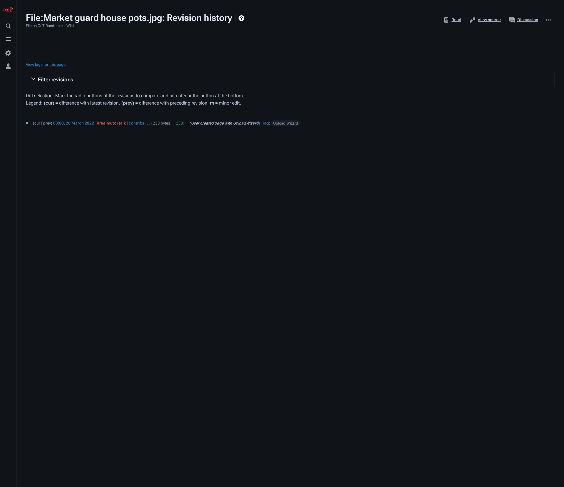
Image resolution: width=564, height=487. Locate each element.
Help (242, 18)
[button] (290, 79)
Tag (265, 123)
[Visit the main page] (8, 9)
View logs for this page (46, 64)
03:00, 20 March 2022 (73, 123)
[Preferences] (8, 53)
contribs (136, 123)
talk (122, 123)
